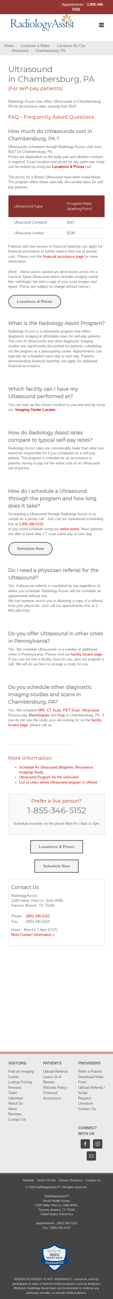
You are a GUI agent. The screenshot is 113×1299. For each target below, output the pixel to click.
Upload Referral (55, 1071)
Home (8, 46)
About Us (15, 1103)
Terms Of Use (46, 1180)
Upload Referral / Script (91, 1090)
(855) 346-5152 (38, 916)
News (12, 1109)
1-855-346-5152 (31, 524)
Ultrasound (19, 51)
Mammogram (39, 715)
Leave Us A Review (52, 1079)
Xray (61, 715)
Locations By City (71, 46)
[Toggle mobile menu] (102, 25)
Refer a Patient (90, 1071)
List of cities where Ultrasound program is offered (58, 782)
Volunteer (15, 1098)
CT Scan (54, 710)
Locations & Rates (35, 46)
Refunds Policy (55, 1088)
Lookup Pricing (20, 1082)
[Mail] (91, 1156)
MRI (41, 710)
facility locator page (86, 654)
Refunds (28, 1180)
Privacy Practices (71, 1180)
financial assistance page (63, 256)
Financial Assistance (52, 1095)
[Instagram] (97, 1144)
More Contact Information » (33, 935)
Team (12, 1093)
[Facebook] (85, 1144)
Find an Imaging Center (21, 1074)
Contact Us (17, 1119)
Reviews (15, 1088)
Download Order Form (90, 1079)
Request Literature (85, 1101)
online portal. (70, 529)
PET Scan (71, 710)
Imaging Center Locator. (35, 410)
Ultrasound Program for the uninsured (48, 777)
